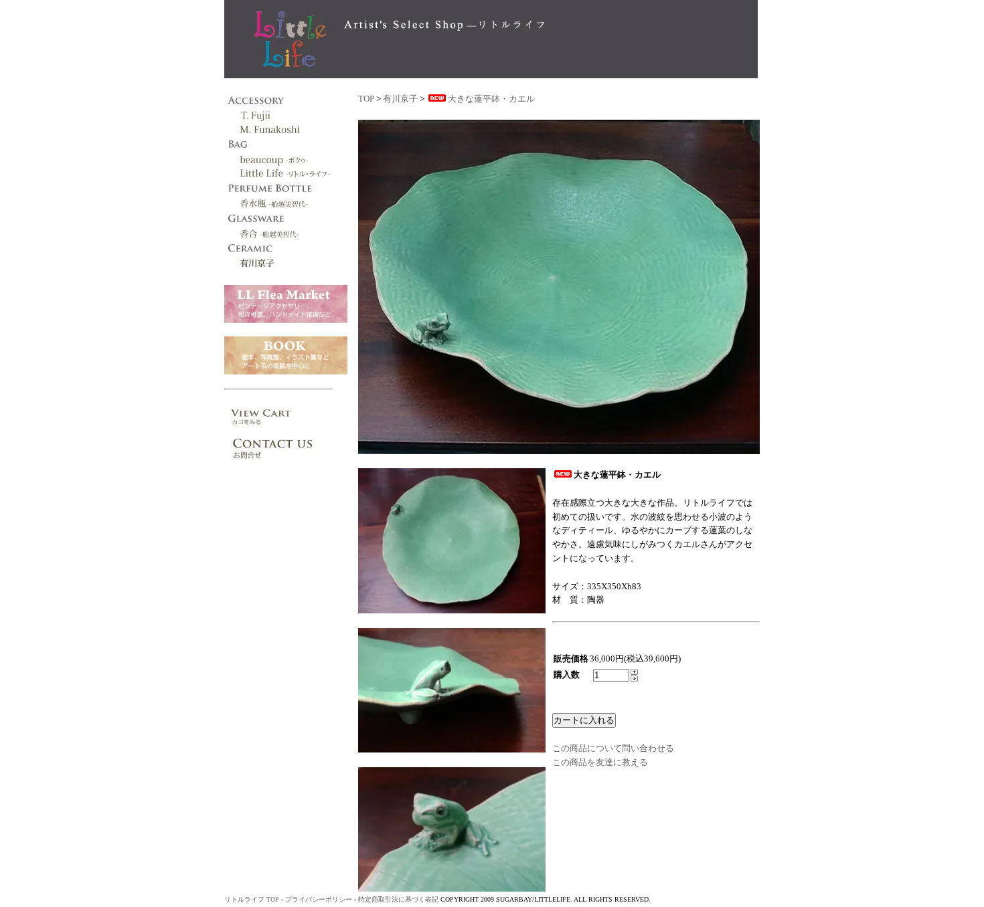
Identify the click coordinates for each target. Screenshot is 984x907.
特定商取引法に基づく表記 (398, 899)
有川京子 (400, 99)
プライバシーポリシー (318, 899)
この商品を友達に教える (600, 762)
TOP (366, 99)
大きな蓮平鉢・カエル (491, 99)
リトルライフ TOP (251, 899)
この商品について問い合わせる (613, 748)
